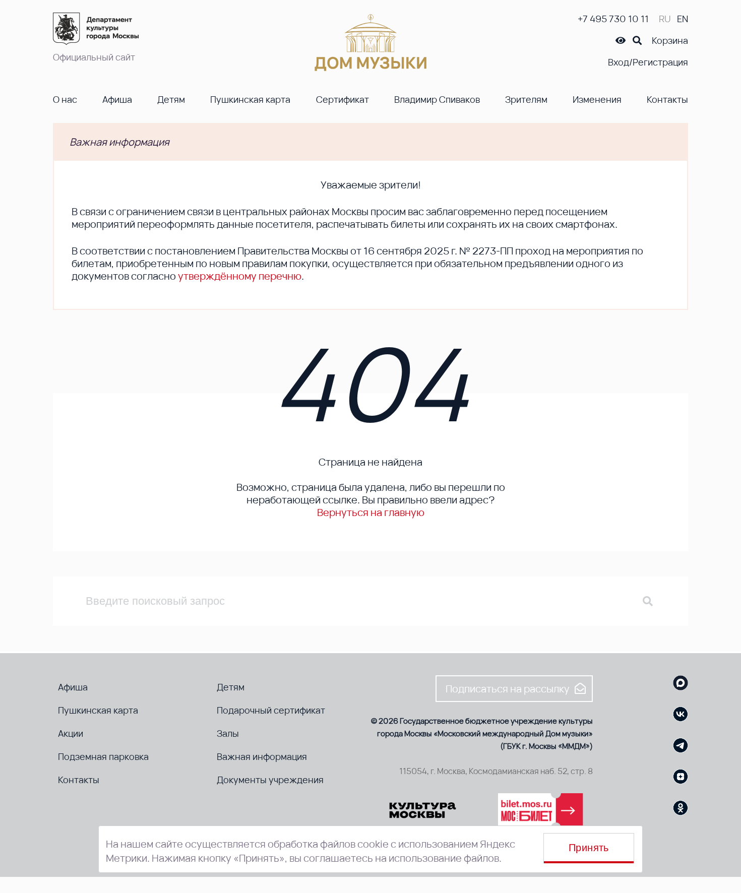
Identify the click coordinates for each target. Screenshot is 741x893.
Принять (589, 847)
